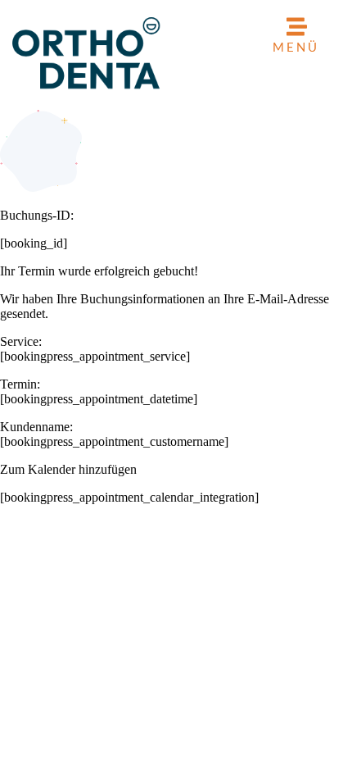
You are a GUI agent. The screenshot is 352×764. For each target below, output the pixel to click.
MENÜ (296, 46)
